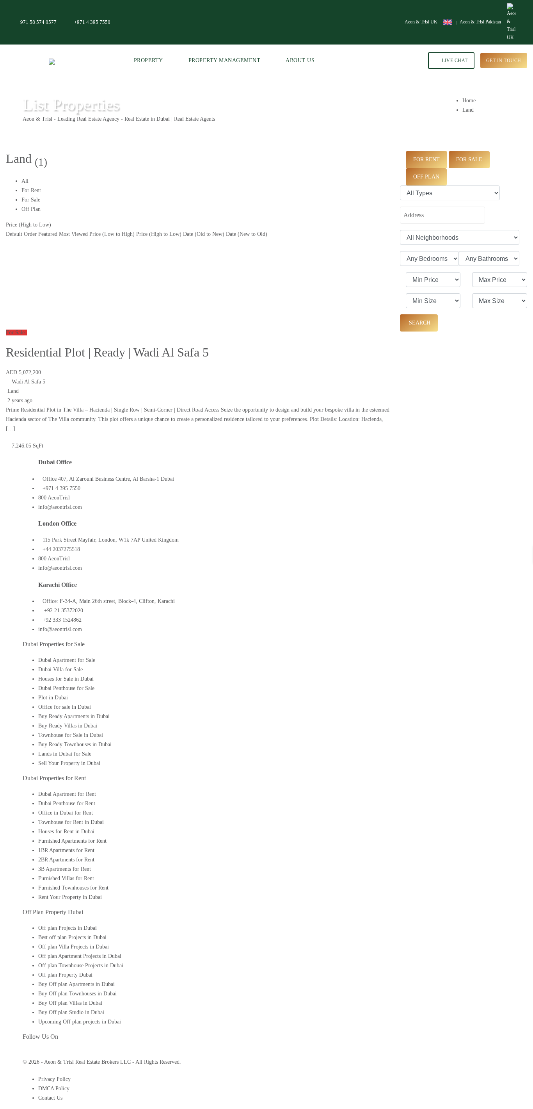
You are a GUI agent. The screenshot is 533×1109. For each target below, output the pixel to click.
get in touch (503, 60)
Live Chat (454, 60)
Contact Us (50, 1098)
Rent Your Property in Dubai (70, 897)
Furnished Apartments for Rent (72, 841)
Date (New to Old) (246, 234)
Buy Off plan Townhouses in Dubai (77, 994)
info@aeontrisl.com (60, 507)
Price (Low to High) (112, 234)
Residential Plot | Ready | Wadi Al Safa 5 (107, 352)
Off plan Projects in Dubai (67, 928)
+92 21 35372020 (63, 610)
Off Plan (31, 209)
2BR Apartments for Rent (66, 860)
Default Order (21, 234)
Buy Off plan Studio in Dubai (71, 1012)
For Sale (30, 200)
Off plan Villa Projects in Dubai (73, 947)
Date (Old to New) (203, 234)
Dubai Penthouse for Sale (66, 688)
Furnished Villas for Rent (66, 878)
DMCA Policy (53, 1088)
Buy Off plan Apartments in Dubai (76, 984)
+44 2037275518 (61, 549)
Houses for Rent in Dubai (66, 831)
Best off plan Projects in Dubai (72, 937)
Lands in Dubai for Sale (64, 754)
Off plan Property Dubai (65, 975)
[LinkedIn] (38, 1053)
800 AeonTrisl (54, 498)
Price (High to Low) (28, 225)
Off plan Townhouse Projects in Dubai (80, 965)
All (24, 181)
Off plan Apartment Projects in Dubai (79, 956)
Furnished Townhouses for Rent (73, 888)
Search (418, 323)
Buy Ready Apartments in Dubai (74, 716)
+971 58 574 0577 (37, 22)
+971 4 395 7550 (92, 22)
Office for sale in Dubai (64, 707)
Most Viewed (73, 234)
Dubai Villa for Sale (60, 669)
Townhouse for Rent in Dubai (71, 822)
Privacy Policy (54, 1079)
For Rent (31, 190)
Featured (47, 234)
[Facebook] (25, 1053)
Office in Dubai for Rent (65, 813)
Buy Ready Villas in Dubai (67, 726)
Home (469, 100)
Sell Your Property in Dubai (69, 763)
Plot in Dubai (53, 698)
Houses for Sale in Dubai (66, 679)
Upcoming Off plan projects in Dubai (79, 1022)
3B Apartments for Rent (64, 869)
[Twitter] (30, 1053)
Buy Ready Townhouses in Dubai (75, 744)
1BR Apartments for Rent (66, 850)
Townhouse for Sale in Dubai (70, 735)
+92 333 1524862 (62, 620)
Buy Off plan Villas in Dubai (70, 1003)
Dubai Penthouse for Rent (66, 803)
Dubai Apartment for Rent (67, 794)
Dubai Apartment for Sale (66, 660)
